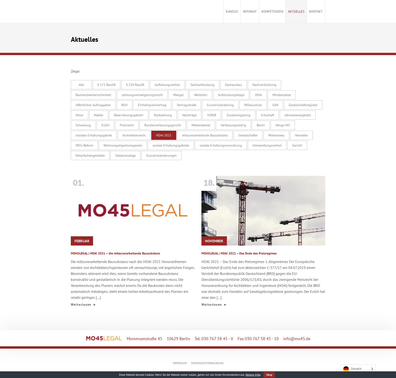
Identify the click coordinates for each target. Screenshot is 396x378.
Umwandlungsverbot (267, 145)
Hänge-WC (282, 125)
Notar (79, 115)
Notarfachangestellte (90, 155)
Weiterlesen (84, 304)
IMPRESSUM (180, 363)
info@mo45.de (296, 338)
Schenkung (83, 125)
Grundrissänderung (220, 105)
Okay (269, 374)
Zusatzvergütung (238, 115)
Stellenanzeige (125, 155)
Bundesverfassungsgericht (162, 125)
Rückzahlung (163, 115)
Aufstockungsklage (231, 95)
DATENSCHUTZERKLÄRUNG (207, 363)
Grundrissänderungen (161, 155)
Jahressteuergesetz (298, 115)
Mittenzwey (276, 135)
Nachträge (189, 115)
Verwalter (301, 135)
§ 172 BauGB (106, 85)
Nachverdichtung (264, 85)
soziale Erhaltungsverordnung (221, 145)
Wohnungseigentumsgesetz (123, 145)
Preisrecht (127, 125)
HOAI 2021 (163, 135)
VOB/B (211, 115)
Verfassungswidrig (233, 125)
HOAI (258, 95)
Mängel (178, 95)
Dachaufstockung (202, 85)
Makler (98, 115)
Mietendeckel (201, 125)
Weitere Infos (253, 374)
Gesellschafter (248, 135)
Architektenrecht (134, 135)
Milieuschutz (253, 105)
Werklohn (200, 95)
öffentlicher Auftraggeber (93, 105)
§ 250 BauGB (135, 85)
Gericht (297, 145)
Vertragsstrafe (186, 105)
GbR (275, 105)
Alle (81, 85)
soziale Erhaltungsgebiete (171, 145)
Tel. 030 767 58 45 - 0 (214, 338)
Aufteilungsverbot (167, 85)
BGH (124, 105)
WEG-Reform (84, 145)
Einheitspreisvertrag (152, 105)
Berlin (261, 125)
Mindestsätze (281, 95)
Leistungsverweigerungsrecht (142, 95)
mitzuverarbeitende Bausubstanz (205, 135)
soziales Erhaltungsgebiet (94, 135)
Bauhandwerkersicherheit (93, 95)
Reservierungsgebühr (128, 115)
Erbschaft (267, 115)
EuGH (105, 125)
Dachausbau (233, 85)
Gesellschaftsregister (303, 105)
